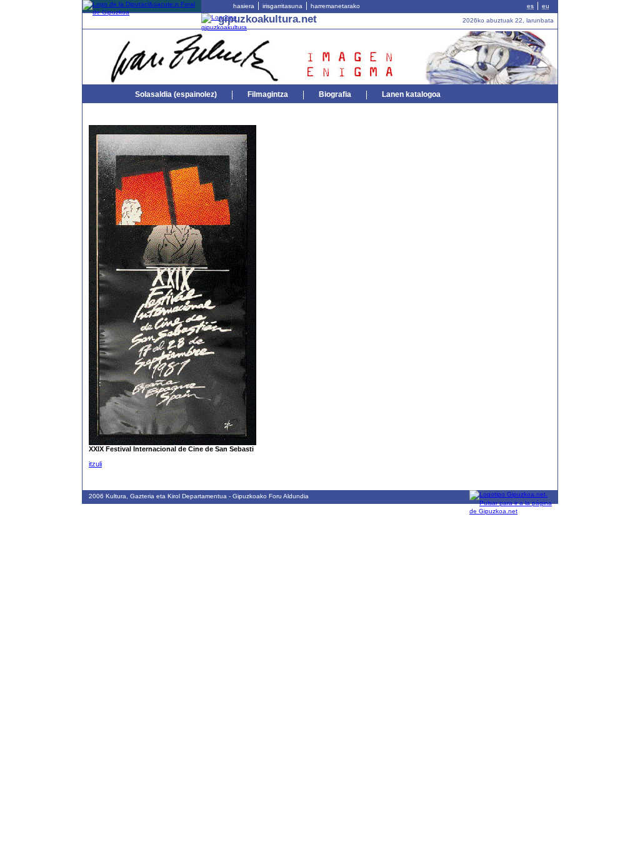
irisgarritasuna (282, 6)
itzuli (95, 464)
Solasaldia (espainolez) (176, 94)
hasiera (243, 6)
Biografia (335, 94)
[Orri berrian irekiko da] (141, 12)
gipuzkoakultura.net (267, 19)
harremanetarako (335, 6)
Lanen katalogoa (411, 94)
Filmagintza (268, 94)
